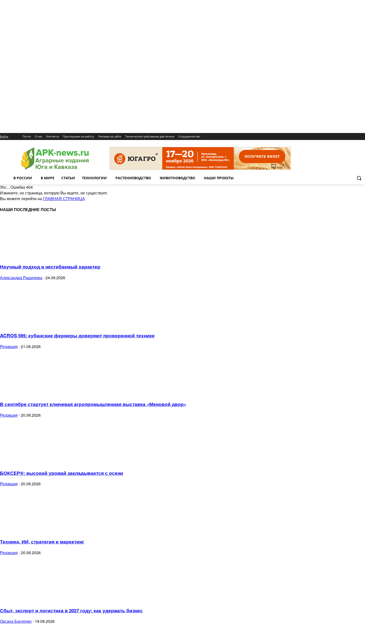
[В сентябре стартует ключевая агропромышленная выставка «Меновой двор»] (40, 393)
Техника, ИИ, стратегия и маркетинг (42, 541)
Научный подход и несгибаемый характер (50, 266)
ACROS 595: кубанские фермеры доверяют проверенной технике (77, 335)
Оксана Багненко (16, 621)
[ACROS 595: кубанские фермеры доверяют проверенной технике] (40, 324)
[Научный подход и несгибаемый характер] (40, 256)
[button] (359, 178)
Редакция (9, 346)
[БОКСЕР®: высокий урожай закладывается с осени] (40, 462)
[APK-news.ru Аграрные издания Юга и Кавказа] (55, 158)
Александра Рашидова (21, 277)
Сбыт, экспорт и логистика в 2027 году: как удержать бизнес (71, 610)
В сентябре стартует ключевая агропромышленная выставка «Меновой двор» (93, 404)
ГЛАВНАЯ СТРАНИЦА (64, 198)
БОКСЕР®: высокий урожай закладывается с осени (61, 473)
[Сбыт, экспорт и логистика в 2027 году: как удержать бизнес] (40, 599)
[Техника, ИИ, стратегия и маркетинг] (40, 531)
